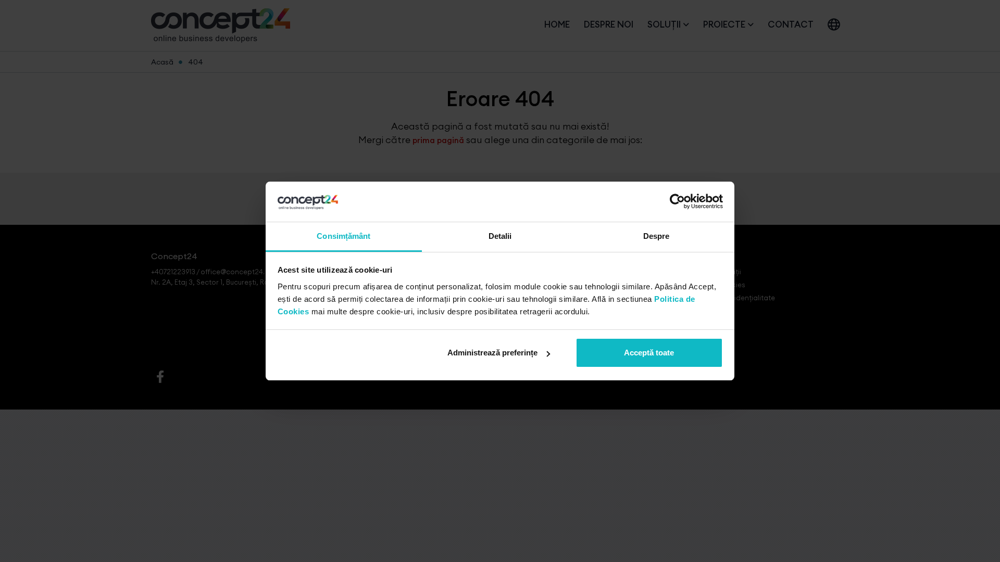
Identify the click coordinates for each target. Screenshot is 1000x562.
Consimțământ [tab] (343, 236)
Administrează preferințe (492, 352)
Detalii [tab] (500, 236)
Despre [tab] (656, 236)
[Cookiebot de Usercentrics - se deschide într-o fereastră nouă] (677, 202)
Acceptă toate (649, 352)
